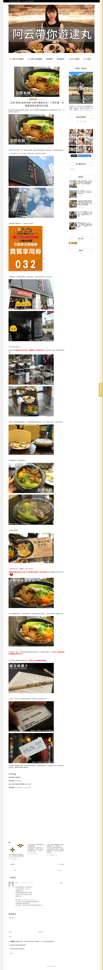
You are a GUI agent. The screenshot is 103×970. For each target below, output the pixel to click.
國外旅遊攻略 (60, 59)
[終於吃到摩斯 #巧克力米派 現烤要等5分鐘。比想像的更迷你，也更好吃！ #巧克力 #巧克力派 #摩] (89, 149)
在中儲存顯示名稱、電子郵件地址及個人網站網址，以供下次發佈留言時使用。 (32, 941)
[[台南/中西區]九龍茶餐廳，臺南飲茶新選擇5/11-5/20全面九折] (56, 850)
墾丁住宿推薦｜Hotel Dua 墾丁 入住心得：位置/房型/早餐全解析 (85, 192)
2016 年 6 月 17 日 (40, 99)
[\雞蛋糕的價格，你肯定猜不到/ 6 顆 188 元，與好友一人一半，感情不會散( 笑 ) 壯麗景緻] (72, 133)
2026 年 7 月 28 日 (81, 207)
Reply (61, 882)
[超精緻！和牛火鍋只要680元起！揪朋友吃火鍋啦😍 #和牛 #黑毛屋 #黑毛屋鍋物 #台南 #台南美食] (81, 141)
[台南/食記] (33, 99)
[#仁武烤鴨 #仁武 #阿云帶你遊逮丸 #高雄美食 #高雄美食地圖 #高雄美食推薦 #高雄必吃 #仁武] (89, 141)
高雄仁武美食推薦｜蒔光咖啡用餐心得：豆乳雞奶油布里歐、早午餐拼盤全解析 (85, 182)
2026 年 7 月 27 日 (81, 229)
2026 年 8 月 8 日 (81, 186)
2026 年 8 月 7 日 (81, 196)
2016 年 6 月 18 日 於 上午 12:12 (27, 882)
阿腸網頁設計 (54, 966)
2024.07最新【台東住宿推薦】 (28, 1)
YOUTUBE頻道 (87, 59)
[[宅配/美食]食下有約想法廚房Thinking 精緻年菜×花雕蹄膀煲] (17, 849)
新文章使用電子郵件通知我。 (17, 948)
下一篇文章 (59, 870)
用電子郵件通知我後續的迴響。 (18, 945)
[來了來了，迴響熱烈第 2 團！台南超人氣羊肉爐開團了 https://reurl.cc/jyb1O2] (72, 141)
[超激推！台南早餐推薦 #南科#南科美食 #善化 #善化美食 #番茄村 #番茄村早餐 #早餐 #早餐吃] (81, 133)
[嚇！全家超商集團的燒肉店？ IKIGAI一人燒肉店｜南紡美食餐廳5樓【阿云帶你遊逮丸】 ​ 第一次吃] (72, 149)
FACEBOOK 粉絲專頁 (74, 59)
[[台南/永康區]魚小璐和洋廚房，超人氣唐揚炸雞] (37, 849)
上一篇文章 (14, 870)
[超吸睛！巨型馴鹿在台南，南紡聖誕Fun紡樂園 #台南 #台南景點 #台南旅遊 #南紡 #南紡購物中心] (89, 133)
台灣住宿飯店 (49, 59)
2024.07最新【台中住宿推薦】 (15, 1)
